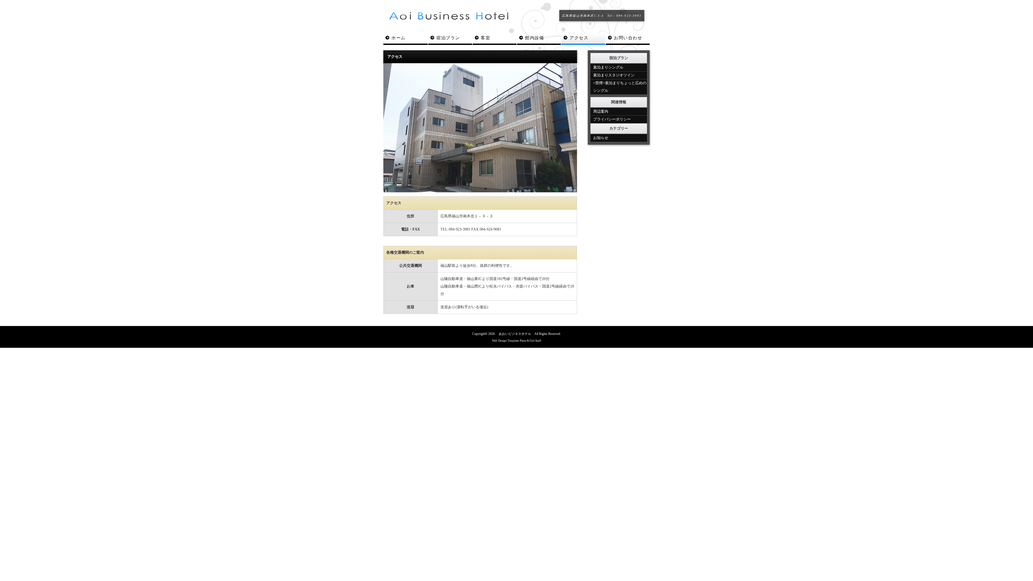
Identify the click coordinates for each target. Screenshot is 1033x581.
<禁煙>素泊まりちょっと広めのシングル (619, 87)
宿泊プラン (448, 38)
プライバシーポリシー (612, 119)
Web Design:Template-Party (509, 340)
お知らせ (600, 138)
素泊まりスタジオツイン (614, 75)
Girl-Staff (535, 340)
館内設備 (534, 38)
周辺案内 (600, 111)
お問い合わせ (628, 38)
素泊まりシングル (608, 67)
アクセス (578, 38)
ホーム (398, 38)
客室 (485, 38)
